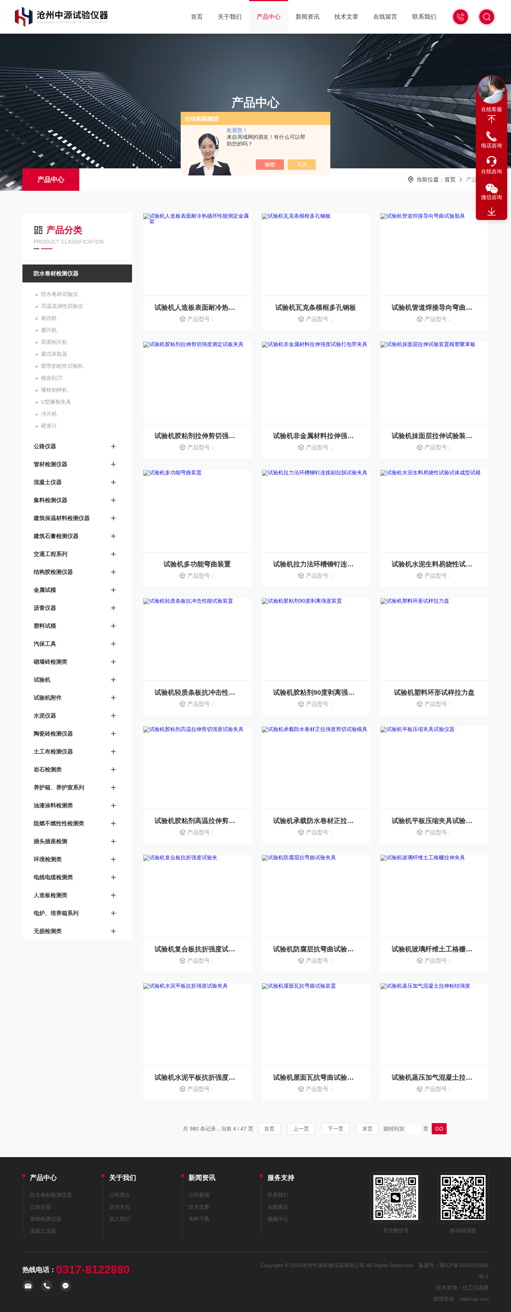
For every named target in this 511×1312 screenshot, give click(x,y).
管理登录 (443, 1299)
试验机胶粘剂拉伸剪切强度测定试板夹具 (197, 436)
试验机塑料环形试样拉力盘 (434, 692)
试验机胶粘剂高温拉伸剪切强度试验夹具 (197, 821)
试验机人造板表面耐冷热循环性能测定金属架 (197, 307)
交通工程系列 (50, 554)
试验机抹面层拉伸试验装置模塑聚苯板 (434, 436)
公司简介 (119, 1195)
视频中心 (277, 1219)
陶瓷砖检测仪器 (53, 733)
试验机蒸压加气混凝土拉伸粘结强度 (434, 1077)
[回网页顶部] (492, 119)
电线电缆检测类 (53, 877)
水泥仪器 (45, 715)
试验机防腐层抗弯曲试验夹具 (316, 949)
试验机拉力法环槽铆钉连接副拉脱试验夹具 (316, 564)
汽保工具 (45, 643)
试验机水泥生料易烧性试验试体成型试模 (434, 564)
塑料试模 (45, 626)
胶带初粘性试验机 (62, 366)
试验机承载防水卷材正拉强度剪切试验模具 (316, 821)
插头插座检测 (50, 841)
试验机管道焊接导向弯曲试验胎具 (434, 307)
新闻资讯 (307, 16)
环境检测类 (48, 859)
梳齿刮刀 (51, 378)
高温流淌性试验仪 (62, 306)
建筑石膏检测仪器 (56, 536)
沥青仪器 (45, 608)
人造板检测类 (50, 895)
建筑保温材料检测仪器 (62, 518)
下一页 (335, 1129)
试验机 (42, 679)
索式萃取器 (54, 354)
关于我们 (230, 16)
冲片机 (49, 414)
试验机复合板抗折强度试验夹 (197, 949)
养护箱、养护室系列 (59, 787)
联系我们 (424, 16)
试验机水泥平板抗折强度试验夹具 (197, 1077)
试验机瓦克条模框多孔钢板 (315, 307)
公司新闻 (199, 1195)
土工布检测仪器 (53, 751)
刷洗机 (49, 318)
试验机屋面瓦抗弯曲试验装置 (316, 1077)
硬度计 (49, 426)
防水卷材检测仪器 (56, 273)
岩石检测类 (48, 769)
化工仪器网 (475, 1288)
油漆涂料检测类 (53, 805)
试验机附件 (48, 697)
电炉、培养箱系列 (56, 913)
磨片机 (49, 330)
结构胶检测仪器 (53, 572)
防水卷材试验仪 (59, 294)
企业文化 (119, 1207)
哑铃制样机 (54, 390)
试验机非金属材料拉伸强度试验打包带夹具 (316, 436)
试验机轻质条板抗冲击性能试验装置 (197, 692)
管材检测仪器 (50, 464)
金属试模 (45, 590)
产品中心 (269, 16)
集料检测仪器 (50, 500)
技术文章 (346, 16)
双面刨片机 (54, 342)
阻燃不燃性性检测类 (59, 823)
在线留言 (385, 16)
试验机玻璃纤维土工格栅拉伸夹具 (434, 949)
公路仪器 (45, 446)
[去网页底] (492, 211)
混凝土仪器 (48, 482)
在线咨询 (491, 171)
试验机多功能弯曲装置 (197, 564)
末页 (367, 1129)
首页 (197, 16)
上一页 (301, 1129)
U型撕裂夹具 (56, 402)
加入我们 (119, 1219)
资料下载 (199, 1219)
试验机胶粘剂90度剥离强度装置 (316, 692)
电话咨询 (491, 146)
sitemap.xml (474, 1299)
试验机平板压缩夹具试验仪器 (434, 821)
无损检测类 (48, 931)
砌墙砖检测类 (50, 661)
